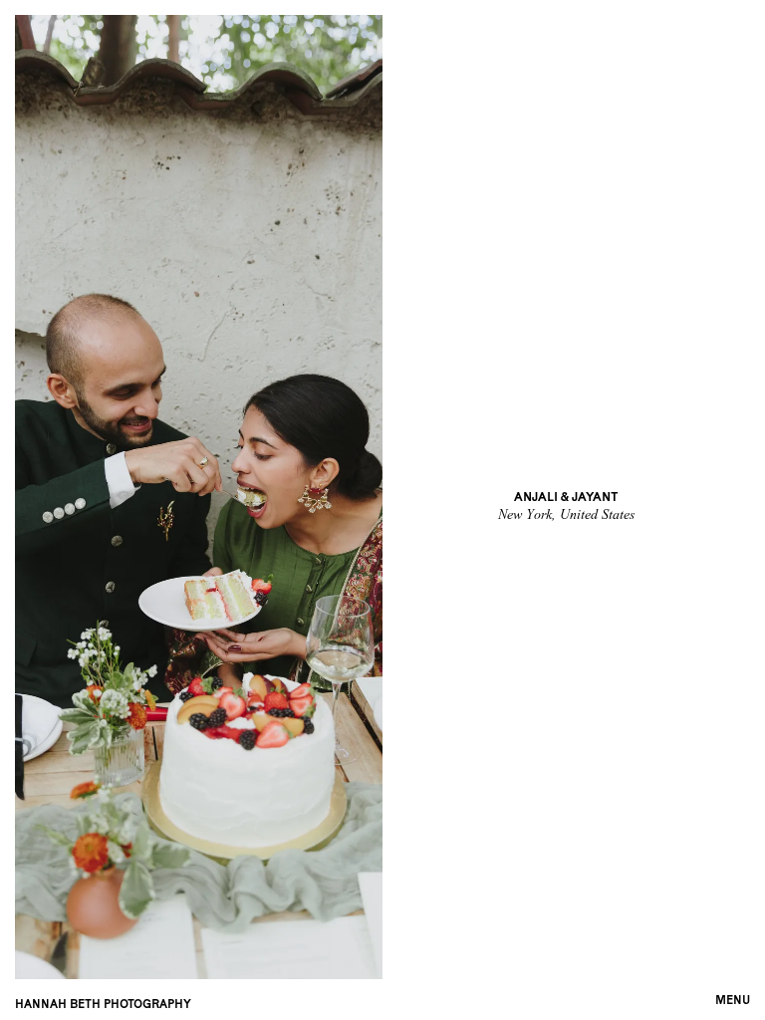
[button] (732, 998)
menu (732, 999)
